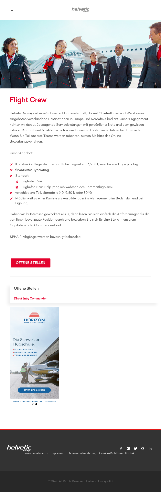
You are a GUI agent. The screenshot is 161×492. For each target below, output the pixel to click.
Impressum (58, 453)
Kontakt (130, 453)
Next (54, 358)
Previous (14, 358)
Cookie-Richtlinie (111, 453)
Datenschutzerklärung (82, 453)
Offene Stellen (30, 263)
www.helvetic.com (36, 453)
